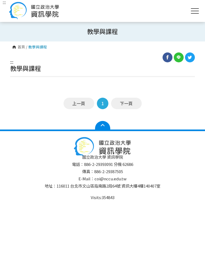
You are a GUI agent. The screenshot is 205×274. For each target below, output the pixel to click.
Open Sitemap (102, 125)
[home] (34, 10)
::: (11, 62)
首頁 (21, 47)
